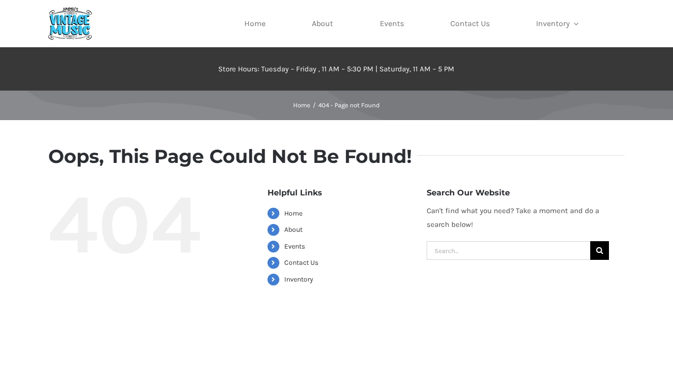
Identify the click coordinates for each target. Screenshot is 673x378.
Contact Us (301, 262)
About (293, 229)
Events (294, 246)
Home (293, 213)
